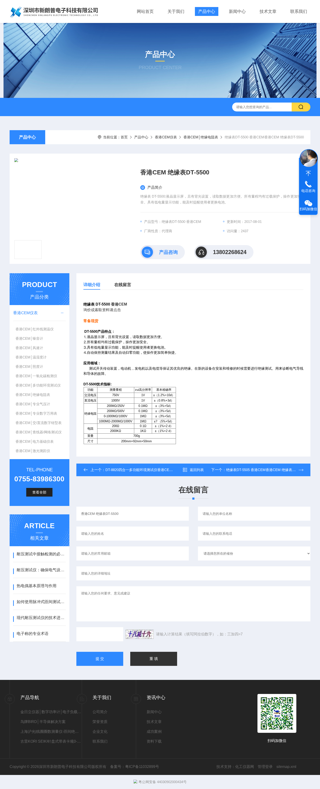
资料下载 (154, 741)
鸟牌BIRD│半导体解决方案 (43, 722)
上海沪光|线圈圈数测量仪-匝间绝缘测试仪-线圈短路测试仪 (51, 732)
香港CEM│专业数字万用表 (36, 413)
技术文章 (268, 11)
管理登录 (265, 767)
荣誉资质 (100, 722)
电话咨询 (308, 191)
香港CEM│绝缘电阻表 (200, 137)
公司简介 (100, 712)
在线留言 (122, 284)
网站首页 (145, 11)
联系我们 (298, 11)
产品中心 (206, 11)
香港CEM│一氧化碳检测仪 (36, 376)
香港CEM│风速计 (29, 348)
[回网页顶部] (308, 173)
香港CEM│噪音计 (29, 338)
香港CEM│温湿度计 (31, 357)
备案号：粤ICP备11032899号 (134, 767)
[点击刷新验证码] (140, 634)
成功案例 (154, 732)
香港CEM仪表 (166, 137)
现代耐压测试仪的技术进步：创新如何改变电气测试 (41, 618)
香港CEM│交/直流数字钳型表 (38, 423)
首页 (124, 137)
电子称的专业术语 (32, 633)
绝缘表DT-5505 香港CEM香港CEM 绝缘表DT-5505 (265, 470)
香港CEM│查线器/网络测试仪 (38, 432)
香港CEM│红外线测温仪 (34, 329)
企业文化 (100, 732)
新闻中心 (237, 11)
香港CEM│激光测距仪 (32, 451)
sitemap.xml (286, 767)
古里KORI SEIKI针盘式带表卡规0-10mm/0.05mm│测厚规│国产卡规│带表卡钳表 (51, 741)
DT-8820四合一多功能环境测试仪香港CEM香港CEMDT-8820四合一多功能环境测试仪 (172, 470)
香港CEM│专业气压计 (32, 404)
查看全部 (39, 492)
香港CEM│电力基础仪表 (34, 441)
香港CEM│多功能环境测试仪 (38, 385)
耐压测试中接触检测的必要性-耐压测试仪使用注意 (41, 554)
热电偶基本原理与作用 (36, 586)
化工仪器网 (244, 767)
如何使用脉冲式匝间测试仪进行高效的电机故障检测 (41, 602)
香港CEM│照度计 (29, 367)
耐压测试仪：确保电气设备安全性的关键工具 (41, 570)
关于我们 (175, 11)
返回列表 (197, 470)
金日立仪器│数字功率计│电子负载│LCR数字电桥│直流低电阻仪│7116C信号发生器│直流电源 (51, 712)
